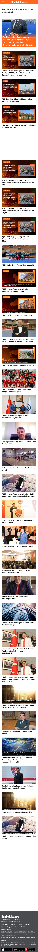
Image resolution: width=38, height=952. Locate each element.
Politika (23, 927)
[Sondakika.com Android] (18, 949)
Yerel (16, 927)
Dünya (20, 924)
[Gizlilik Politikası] (15, 943)
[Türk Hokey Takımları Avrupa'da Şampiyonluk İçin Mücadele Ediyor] (19, 114)
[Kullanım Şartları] (5, 943)
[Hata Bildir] (8, 945)
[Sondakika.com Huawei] (29, 949)
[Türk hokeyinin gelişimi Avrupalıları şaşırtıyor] (19, 354)
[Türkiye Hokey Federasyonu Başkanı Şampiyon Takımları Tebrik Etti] (19, 278)
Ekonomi (27, 924)
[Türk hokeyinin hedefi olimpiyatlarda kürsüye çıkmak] (19, 457)
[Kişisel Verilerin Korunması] (18, 944)
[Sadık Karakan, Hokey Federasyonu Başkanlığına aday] (19, 586)
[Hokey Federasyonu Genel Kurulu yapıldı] (19, 535)
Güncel (13, 924)
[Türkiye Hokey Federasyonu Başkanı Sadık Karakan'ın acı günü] (19, 612)
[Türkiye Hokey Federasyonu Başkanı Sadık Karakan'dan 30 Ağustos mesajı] (19, 694)
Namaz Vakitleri (6, 929)
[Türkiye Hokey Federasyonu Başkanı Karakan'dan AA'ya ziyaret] (19, 405)
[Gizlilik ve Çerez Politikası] (28, 943)
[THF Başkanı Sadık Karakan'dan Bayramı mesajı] (19, 721)
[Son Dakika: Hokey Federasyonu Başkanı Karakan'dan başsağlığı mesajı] (19, 775)
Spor (2, 927)
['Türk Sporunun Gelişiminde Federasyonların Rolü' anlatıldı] (19, 431)
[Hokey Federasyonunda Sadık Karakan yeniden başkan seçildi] (19, 559)
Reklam (10, 921)
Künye (18, 921)
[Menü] (3, 2)
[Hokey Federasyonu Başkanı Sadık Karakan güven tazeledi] (19, 509)
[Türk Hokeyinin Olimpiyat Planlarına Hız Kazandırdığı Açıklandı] (19, 88)
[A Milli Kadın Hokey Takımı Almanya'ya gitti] (19, 254)
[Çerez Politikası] (5, 944)
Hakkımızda (4, 921)
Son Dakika (4, 924)
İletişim (14, 921)
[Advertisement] (19, 143)
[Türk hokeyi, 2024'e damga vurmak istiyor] (19, 304)
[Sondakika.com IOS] (6, 949)
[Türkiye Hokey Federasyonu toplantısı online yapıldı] (19, 825)
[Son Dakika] (19, 2)
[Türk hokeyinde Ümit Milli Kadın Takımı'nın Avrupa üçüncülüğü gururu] (19, 378)
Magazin (9, 927)
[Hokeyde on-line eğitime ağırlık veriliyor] (19, 801)
